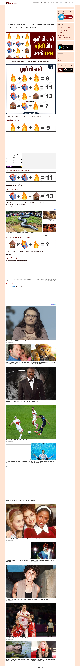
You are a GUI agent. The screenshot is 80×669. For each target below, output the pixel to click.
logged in (13, 286)
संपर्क (69, 2)
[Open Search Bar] (72, 2)
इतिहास (57, 2)
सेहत (48, 2)
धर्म (41, 2)
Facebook (60, 56)
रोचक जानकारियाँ (35, 2)
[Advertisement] (31, 15)
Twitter (59, 60)
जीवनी (45, 2)
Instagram (60, 58)
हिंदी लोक (52, 2)
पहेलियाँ (61, 2)
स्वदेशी (66, 2)
